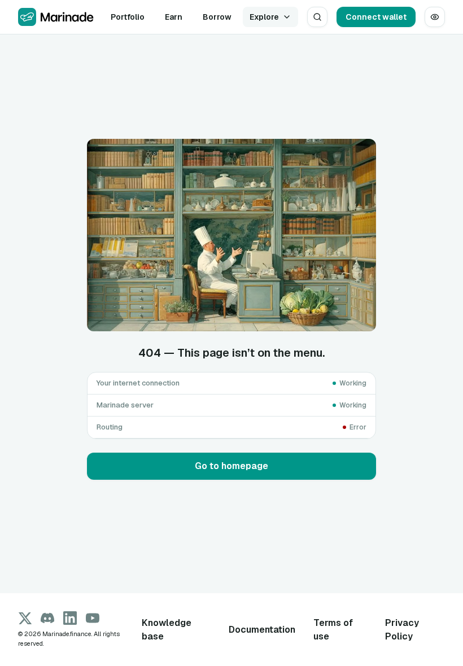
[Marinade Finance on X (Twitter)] (25, 618)
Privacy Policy (402, 629)
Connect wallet (376, 17)
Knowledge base (166, 629)
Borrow (217, 17)
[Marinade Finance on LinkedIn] (70, 618)
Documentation (262, 630)
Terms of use (333, 629)
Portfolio (128, 17)
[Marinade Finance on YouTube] (92, 618)
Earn (173, 17)
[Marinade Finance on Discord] (47, 618)
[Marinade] (55, 17)
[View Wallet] (435, 17)
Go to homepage (231, 466)
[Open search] (317, 17)
